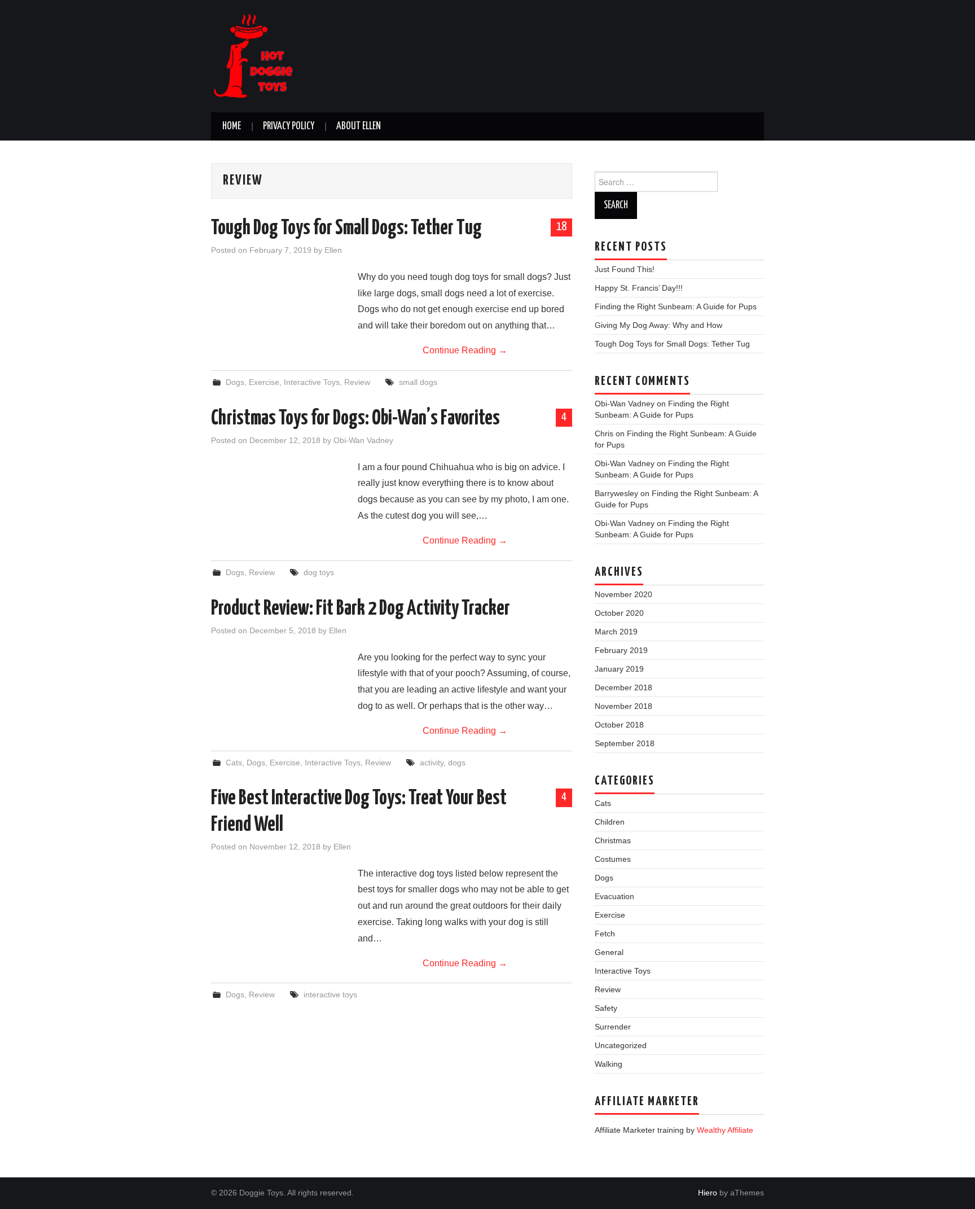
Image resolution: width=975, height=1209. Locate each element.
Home (231, 126)
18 (561, 227)
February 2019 (621, 650)
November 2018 (623, 706)
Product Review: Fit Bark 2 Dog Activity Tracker (360, 609)
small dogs (418, 382)
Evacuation (614, 896)
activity (431, 762)
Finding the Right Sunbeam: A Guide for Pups (676, 306)
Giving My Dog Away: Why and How (658, 325)
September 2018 (625, 743)
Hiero (707, 1192)
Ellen (333, 250)
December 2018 (623, 687)
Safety (606, 1008)
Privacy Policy (288, 126)
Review (357, 382)
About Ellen (358, 126)
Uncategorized (621, 1045)
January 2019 (619, 668)
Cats (234, 762)
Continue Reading (465, 350)
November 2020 (623, 594)
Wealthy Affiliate (725, 1129)
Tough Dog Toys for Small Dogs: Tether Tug (346, 228)
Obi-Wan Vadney (363, 440)
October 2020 (619, 612)
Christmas (613, 840)
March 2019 (616, 631)
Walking (608, 1063)
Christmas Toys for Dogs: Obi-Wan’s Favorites (355, 419)
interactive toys (330, 994)
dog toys (319, 572)
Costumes (613, 859)
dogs (456, 762)
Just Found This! (625, 269)
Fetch (605, 933)
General (609, 952)
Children (610, 821)
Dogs (235, 382)
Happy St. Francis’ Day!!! (639, 287)
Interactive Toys (312, 382)
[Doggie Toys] (253, 55)
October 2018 (619, 724)
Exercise (264, 382)
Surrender (613, 1026)
